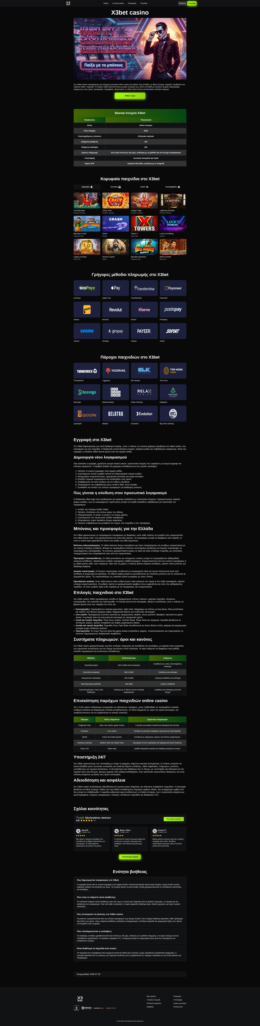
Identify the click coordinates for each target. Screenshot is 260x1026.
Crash (142, 187)
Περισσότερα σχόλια (130, 857)
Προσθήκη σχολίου (174, 819)
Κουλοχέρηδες (171, 187)
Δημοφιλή (85, 187)
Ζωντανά (114, 187)
